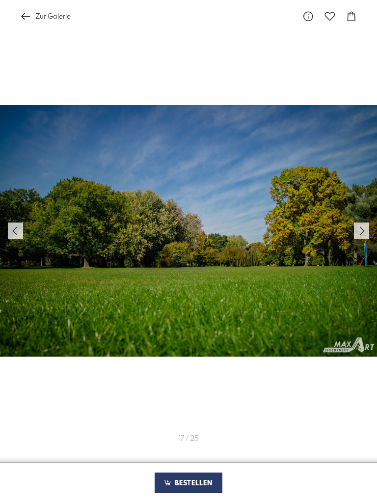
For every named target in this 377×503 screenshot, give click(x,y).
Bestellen (192, 483)
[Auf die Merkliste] (330, 16)
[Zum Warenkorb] (351, 16)
